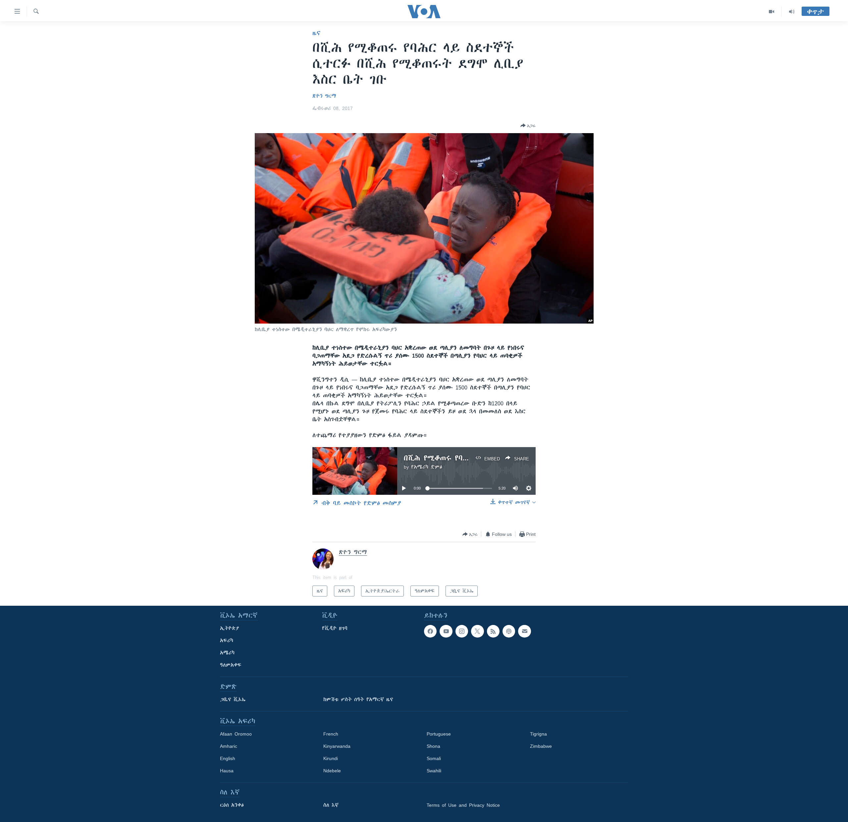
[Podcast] (509, 631)
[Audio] (792, 12)
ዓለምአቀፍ (230, 665)
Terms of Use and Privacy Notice (463, 805)
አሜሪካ (227, 653)
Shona (433, 746)
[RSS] (493, 631)
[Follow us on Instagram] (461, 631)
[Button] (528, 125)
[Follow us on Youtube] (446, 631)
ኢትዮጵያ (229, 628)
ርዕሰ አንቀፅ (232, 805)
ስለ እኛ (331, 805)
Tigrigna (538, 734)
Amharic (228, 746)
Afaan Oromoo (236, 734)
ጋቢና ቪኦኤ (232, 699)
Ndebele (332, 771)
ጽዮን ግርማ (324, 96)
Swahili (434, 771)
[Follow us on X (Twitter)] (477, 631)
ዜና (316, 33)
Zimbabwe (541, 746)
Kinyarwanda (336, 746)
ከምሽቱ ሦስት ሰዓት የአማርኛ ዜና (358, 699)
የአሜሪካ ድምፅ (426, 467)
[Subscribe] (524, 631)
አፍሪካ (226, 640)
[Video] (772, 12)
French (330, 734)
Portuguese (439, 734)
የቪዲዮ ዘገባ (334, 628)
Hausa (227, 771)
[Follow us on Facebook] (430, 631)
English (227, 758)
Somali (434, 758)
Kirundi (330, 758)
